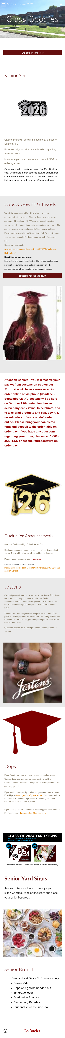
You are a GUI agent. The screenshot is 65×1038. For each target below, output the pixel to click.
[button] (3, 4)
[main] (32, 19)
